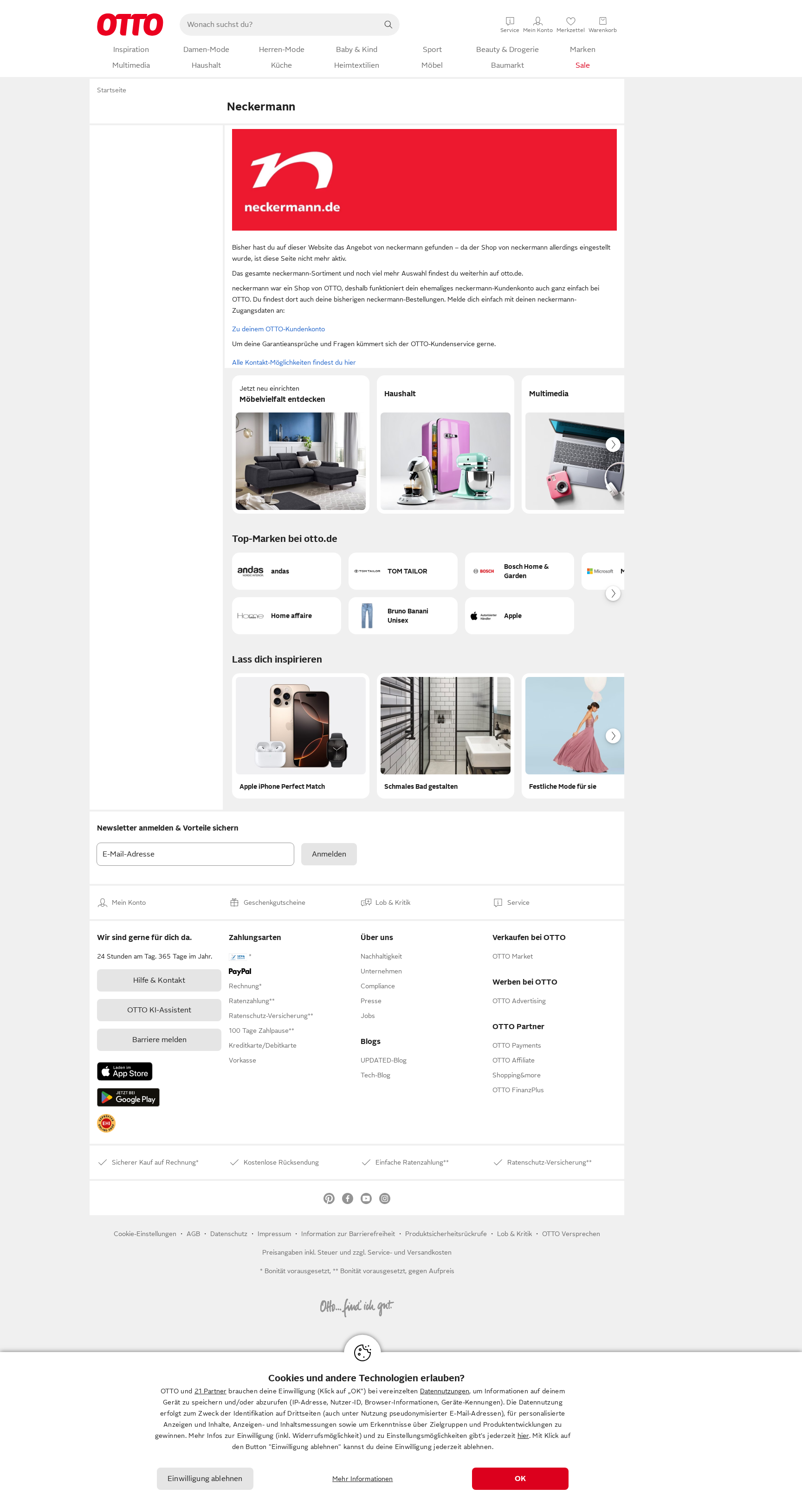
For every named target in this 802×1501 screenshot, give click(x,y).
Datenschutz (228, 1233)
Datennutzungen (444, 1391)
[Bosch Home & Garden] (519, 571)
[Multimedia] (590, 444)
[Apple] (519, 615)
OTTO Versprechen (571, 1233)
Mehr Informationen (362, 1478)
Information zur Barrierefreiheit (348, 1233)
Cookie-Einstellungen (145, 1233)
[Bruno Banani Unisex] (403, 615)
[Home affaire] (286, 615)
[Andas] (286, 571)
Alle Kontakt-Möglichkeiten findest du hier (294, 362)
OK (520, 1479)
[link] (106, 1123)
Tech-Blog (375, 1075)
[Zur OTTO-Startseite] (130, 24)
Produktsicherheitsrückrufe (446, 1233)
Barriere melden (159, 1040)
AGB (193, 1233)
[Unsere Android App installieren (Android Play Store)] (128, 1097)
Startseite (111, 90)
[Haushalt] (445, 444)
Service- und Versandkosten (410, 1252)
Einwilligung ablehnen (205, 1479)
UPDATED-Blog (384, 1060)
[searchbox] (278, 24)
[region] (401, 1426)
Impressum (274, 1233)
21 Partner (210, 1391)
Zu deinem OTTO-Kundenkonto (278, 329)
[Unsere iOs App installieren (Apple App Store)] (125, 1071)
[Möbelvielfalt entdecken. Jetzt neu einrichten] (300, 444)
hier (523, 1435)
